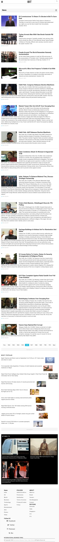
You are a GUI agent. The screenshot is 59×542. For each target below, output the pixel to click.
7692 (9, 345)
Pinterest (11, 529)
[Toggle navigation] (2, 2)
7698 (36, 345)
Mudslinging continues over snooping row (34, 299)
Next (54, 345)
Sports (6, 504)
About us (32, 492)
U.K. (31, 514)
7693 (13, 345)
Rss (11, 533)
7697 (31, 345)
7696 (27, 345)
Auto (5, 509)
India (5, 492)
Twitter (12, 525)
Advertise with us (21, 492)
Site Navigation (34, 499)
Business (6, 499)
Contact (32, 502)
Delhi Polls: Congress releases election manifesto (36, 85)
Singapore (32, 511)
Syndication (20, 497)
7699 (40, 345)
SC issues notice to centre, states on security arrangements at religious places (35, 255)
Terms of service (21, 499)
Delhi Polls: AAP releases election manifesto (34, 132)
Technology (7, 502)
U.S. (31, 516)
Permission (20, 495)
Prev (4, 345)
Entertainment (8, 507)
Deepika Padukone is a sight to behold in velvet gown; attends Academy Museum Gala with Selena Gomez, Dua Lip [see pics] (15, 481)
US (5, 495)
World (5, 497)
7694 (18, 345)
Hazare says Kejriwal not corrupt (30, 325)
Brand (31, 495)
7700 (45, 345)
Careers (32, 497)
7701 (49, 345)
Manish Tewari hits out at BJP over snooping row (37, 106)
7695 (22, 345)
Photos (6, 512)
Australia (32, 506)
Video (5, 514)
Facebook (11, 521)
